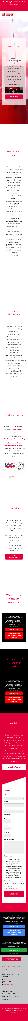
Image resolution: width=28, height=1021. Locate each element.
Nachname (7, 814)
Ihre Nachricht (9, 840)
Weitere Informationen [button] (14, 953)
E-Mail (6, 818)
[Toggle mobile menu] (25, 14)
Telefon (6, 832)
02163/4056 (7, 979)
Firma (6, 825)
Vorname (6, 808)
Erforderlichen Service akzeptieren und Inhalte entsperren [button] (14, 635)
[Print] (14, 461)
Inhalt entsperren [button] (14, 629)
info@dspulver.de (8, 984)
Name (6, 794)
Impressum (20, 1010)
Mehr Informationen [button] (14, 626)
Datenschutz (8, 856)
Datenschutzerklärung (11, 889)
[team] (14, 88)
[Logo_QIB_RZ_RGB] (14, 477)
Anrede (6, 801)
